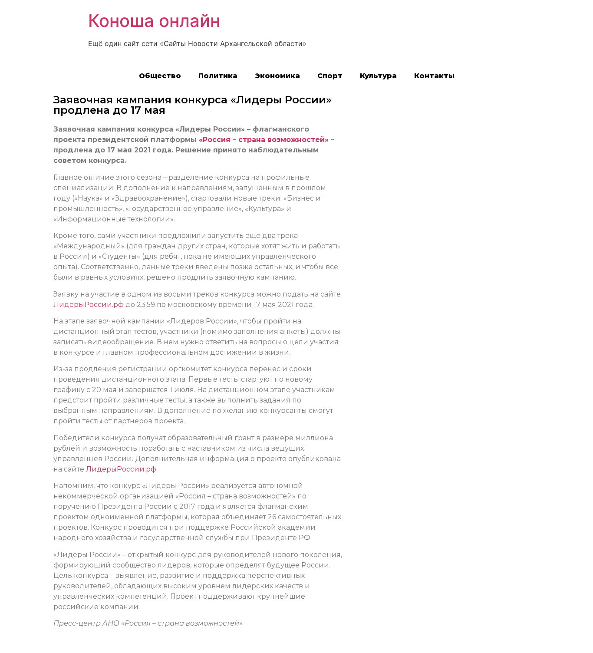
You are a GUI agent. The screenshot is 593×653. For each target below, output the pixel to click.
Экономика (277, 76)
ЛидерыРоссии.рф (88, 304)
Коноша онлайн (154, 20)
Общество (160, 76)
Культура (378, 76)
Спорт (330, 76)
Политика (217, 76)
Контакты (434, 76)
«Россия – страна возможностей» (264, 139)
